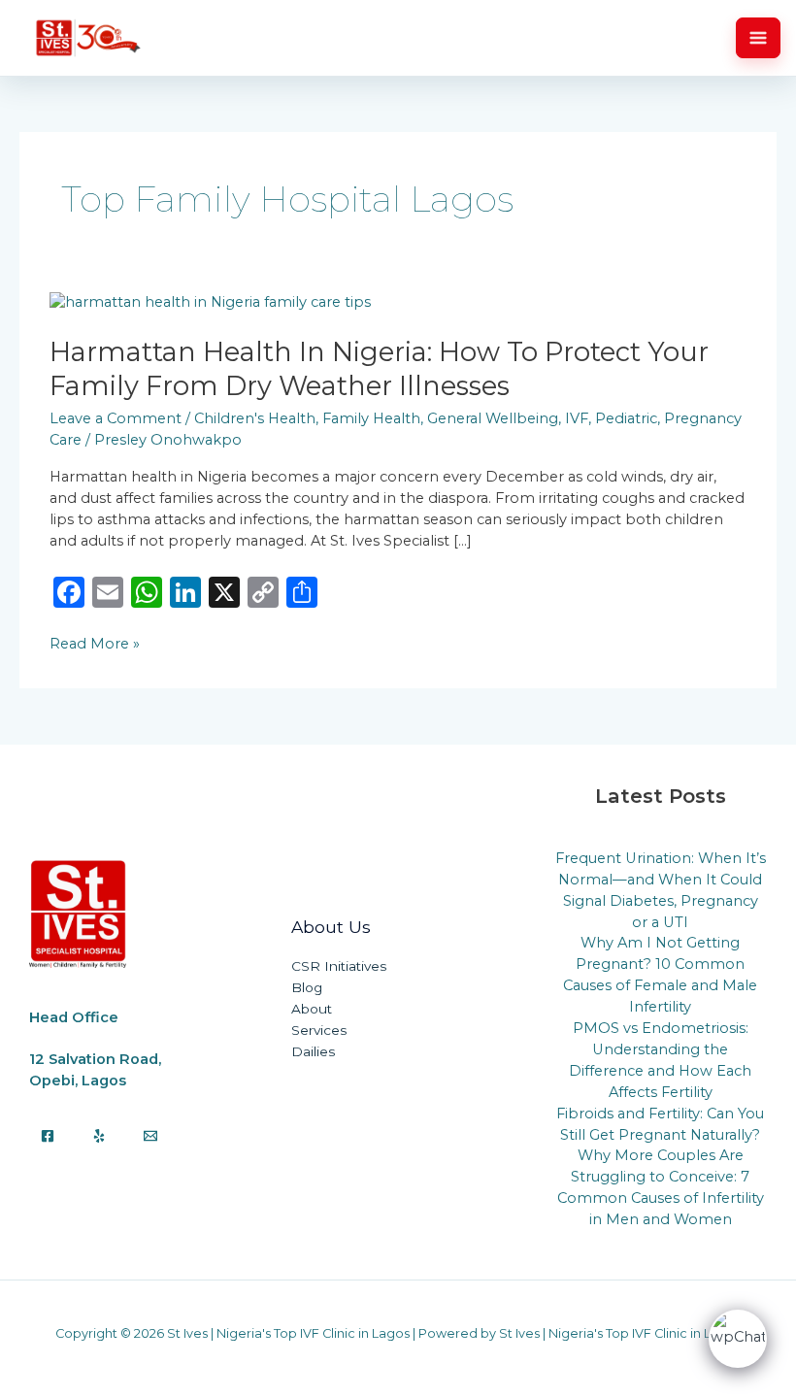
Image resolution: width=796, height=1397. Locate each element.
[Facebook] (47, 1135)
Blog (306, 987)
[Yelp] (99, 1135)
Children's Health (254, 418)
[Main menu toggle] (758, 37)
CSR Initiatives (338, 966)
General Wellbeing (492, 418)
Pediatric (626, 418)
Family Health (371, 418)
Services (319, 1030)
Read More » (95, 643)
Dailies (313, 1051)
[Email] (150, 1135)
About (311, 1008)
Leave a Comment (116, 418)
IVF (576, 418)
